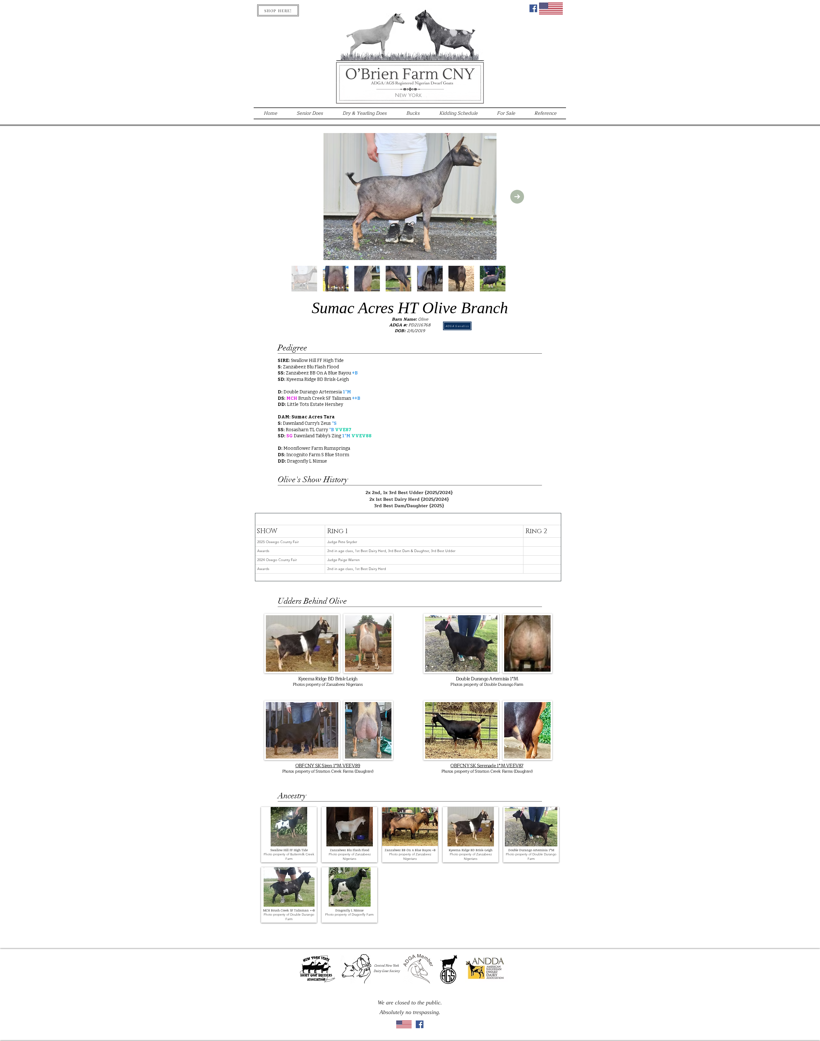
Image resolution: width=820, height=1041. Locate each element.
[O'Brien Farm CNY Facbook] (533, 8)
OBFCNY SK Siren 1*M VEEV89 (327, 766)
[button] (289, 834)
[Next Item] (517, 197)
